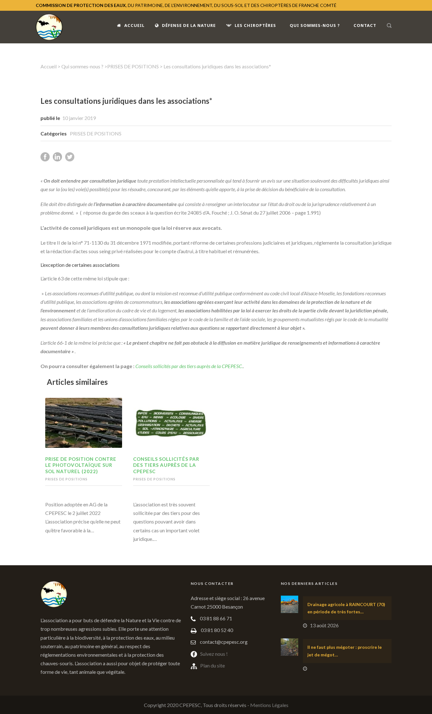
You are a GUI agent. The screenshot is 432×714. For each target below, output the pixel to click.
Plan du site (212, 665)
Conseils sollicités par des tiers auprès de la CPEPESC (166, 465)
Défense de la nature (189, 25)
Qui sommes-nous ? (315, 25)
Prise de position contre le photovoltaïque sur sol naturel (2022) (80, 465)
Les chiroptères (255, 25)
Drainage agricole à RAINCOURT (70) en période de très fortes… (346, 608)
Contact (365, 25)
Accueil (134, 25)
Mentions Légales (269, 705)
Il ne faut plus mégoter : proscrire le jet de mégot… (344, 650)
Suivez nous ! (214, 654)
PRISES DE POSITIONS (133, 66)
